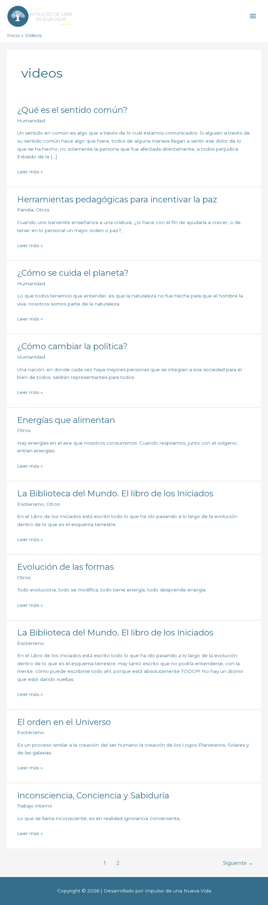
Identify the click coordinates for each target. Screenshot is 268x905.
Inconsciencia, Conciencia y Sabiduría (93, 795)
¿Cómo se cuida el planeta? (72, 273)
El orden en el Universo (64, 722)
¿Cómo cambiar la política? (72, 346)
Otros (42, 210)
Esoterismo (30, 504)
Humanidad (31, 120)
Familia (25, 210)
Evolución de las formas (65, 567)
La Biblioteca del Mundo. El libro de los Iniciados (115, 493)
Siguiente (238, 863)
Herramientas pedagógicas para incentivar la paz (117, 199)
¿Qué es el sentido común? (72, 110)
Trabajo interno (34, 806)
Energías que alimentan (66, 420)
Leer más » (30, 171)
